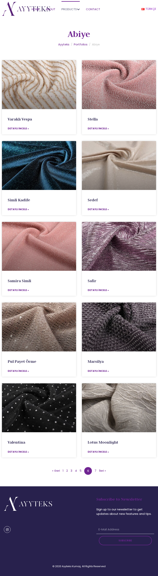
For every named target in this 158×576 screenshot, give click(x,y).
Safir (92, 280)
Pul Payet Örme (22, 361)
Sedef (93, 200)
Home (36, 9)
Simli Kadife (19, 200)
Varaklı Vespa (20, 119)
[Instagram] (7, 529)
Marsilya (96, 361)
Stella (93, 119)
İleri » (102, 471)
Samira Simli (19, 280)
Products (69, 9)
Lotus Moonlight (103, 442)
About (50, 9)
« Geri (56, 471)
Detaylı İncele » (18, 128)
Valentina (16, 442)
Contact (93, 9)
